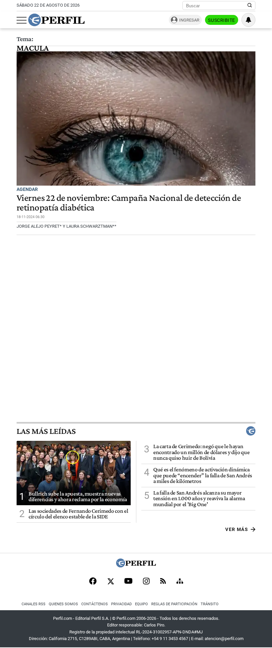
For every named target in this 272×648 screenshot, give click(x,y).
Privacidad (121, 604)
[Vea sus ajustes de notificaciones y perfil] (248, 20)
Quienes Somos (63, 604)
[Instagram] (146, 582)
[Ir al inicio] (56, 20)
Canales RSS (33, 604)
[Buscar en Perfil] (249, 6)
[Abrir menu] (22, 20)
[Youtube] (128, 581)
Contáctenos (94, 604)
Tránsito (210, 604)
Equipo (141, 604)
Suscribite (221, 20)
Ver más (236, 529)
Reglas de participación (174, 604)
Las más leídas (46, 431)
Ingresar (189, 20)
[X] (110, 582)
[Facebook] (93, 581)
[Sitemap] (179, 581)
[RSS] (163, 581)
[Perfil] (136, 565)
